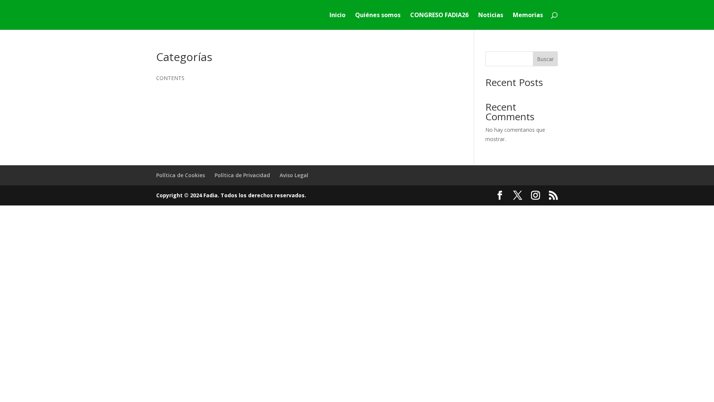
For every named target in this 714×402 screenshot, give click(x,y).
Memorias (528, 15)
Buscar (545, 59)
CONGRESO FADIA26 (439, 15)
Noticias (490, 15)
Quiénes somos (378, 15)
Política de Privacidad (242, 175)
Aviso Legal (294, 175)
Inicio (337, 15)
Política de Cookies (180, 175)
